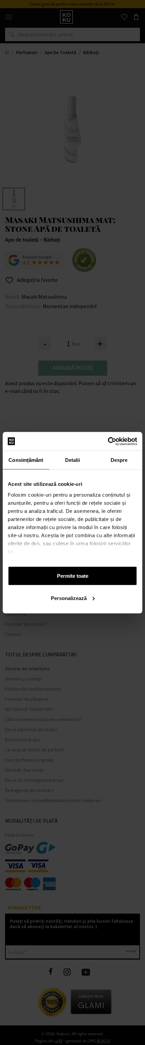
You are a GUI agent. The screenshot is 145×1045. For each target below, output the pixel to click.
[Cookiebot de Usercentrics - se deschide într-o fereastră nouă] (107, 441)
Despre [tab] (119, 460)
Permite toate (72, 576)
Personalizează (69, 598)
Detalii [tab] (72, 460)
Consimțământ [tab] (25, 460)
